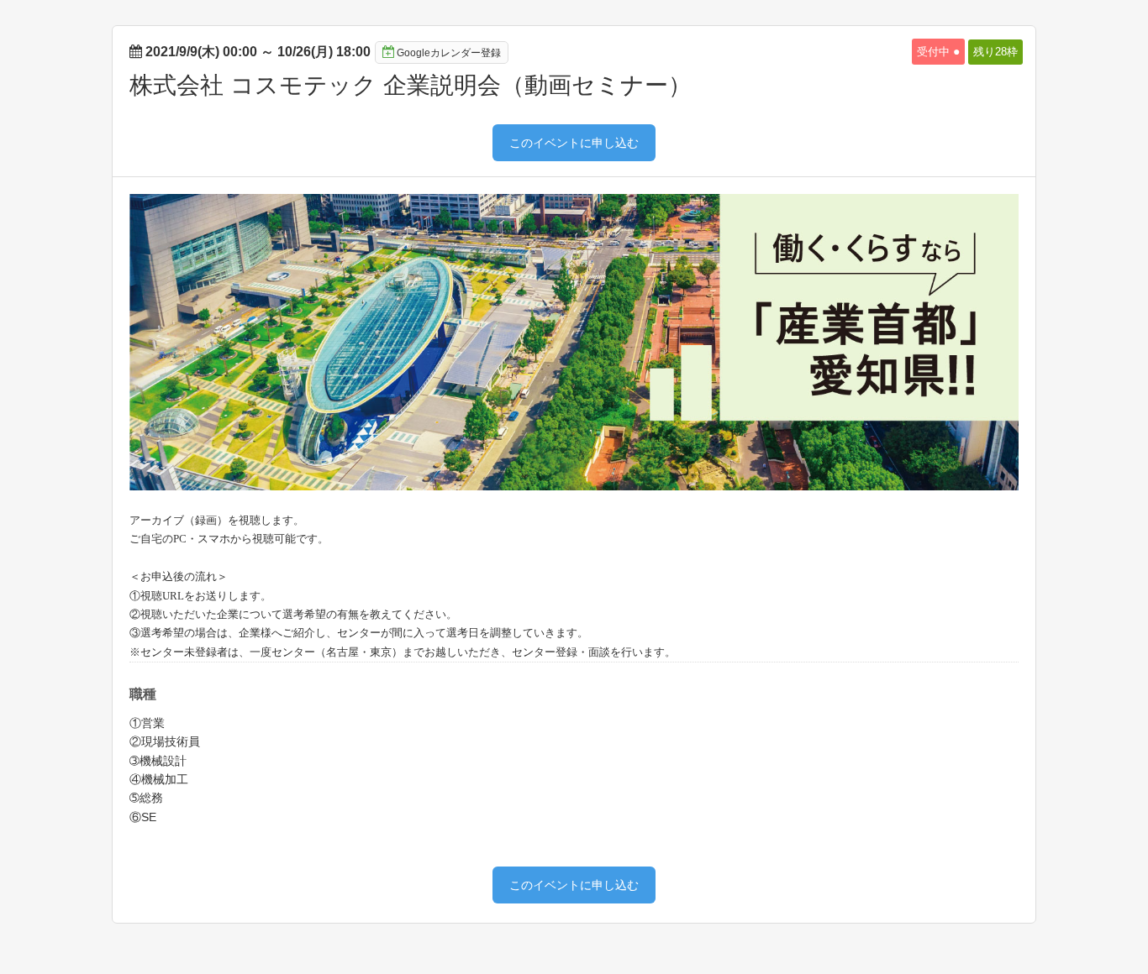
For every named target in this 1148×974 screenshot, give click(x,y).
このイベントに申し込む (574, 142)
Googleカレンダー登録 (449, 53)
